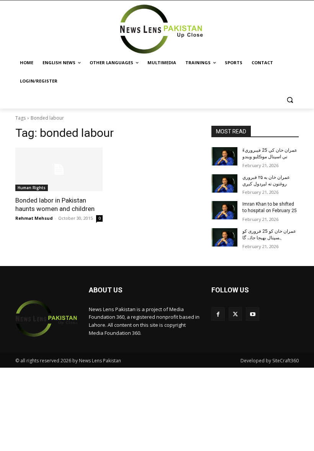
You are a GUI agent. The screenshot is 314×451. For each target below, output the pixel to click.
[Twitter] (235, 314)
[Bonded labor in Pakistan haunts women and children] (59, 169)
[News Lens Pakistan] (162, 29)
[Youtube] (252, 314)
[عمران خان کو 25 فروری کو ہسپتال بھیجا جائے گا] (224, 237)
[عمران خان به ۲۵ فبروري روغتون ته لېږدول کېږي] (224, 183)
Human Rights (32, 187)
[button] (290, 100)
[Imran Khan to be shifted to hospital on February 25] (224, 210)
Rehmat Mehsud (34, 218)
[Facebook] (218, 314)
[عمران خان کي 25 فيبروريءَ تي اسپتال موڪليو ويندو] (224, 156)
